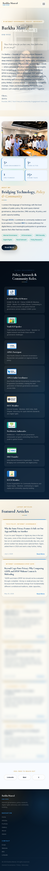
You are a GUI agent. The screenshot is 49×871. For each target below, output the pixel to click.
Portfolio (5, 824)
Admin (4, 834)
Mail (24, 777)
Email (4, 845)
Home (4, 817)
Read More (9, 247)
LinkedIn (10, 777)
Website (5, 848)
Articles (4, 820)
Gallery (4, 827)
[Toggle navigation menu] (43, 3)
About (4, 831)
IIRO (3, 852)
